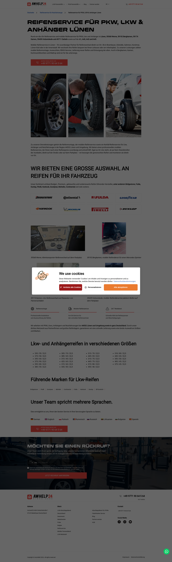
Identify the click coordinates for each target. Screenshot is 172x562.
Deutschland (61, 513)
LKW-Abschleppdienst (64, 510)
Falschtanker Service (98, 513)
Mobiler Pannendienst (64, 531)
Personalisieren (94, 287)
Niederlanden (61, 519)
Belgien (59, 525)
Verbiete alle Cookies (72, 287)
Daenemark (60, 516)
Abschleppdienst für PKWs (100, 510)
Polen (59, 522)
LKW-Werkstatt (62, 534)
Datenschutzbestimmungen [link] (125, 281)
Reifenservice (61, 528)
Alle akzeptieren (121, 287)
